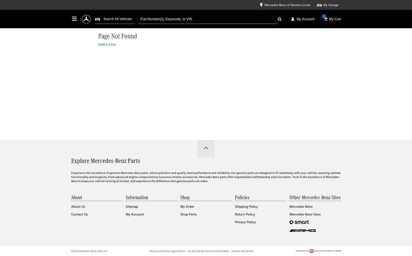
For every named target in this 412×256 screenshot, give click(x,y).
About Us (78, 206)
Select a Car (107, 44)
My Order (187, 206)
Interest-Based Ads (242, 251)
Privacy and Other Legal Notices (168, 251)
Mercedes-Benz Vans (305, 214)
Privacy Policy (245, 222)
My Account (305, 19)
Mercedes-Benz (301, 206)
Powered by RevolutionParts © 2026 (318, 251)
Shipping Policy (246, 206)
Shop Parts (188, 214)
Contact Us (79, 214)
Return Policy (245, 214)
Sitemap (132, 206)
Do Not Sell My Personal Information (208, 251)
